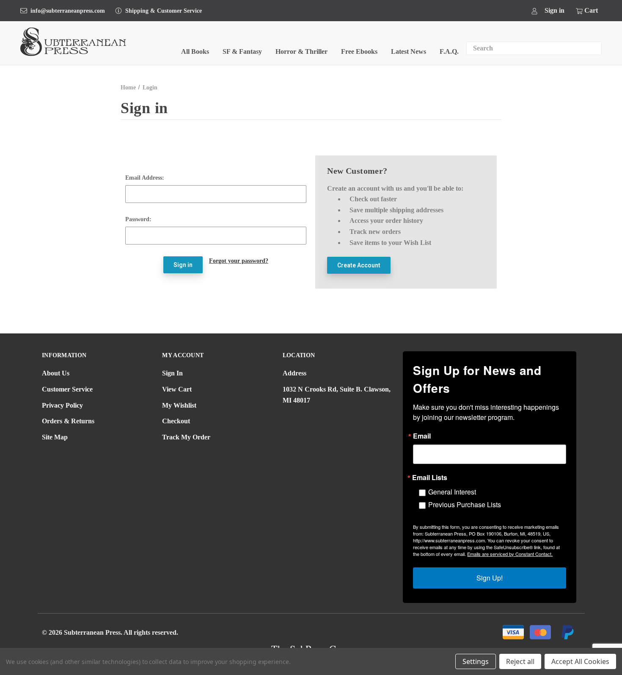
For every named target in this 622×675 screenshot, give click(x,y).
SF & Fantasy (242, 51)
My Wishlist (179, 405)
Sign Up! (489, 578)
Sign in (554, 10)
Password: (138, 219)
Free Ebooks (359, 51)
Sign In (172, 373)
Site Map (55, 437)
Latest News (408, 51)
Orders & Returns (68, 421)
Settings (475, 661)
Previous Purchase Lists (464, 504)
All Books (195, 51)
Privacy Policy (62, 405)
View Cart (177, 389)
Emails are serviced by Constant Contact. (510, 553)
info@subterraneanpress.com (67, 11)
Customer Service (67, 389)
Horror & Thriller (301, 51)
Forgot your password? (238, 261)
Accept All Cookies (580, 661)
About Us (55, 373)
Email (422, 436)
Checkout (176, 421)
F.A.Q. (449, 51)
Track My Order (186, 437)
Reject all (520, 661)
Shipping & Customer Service (163, 11)
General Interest (452, 492)
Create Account (358, 265)
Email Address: (144, 178)
